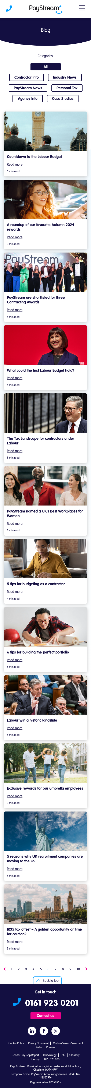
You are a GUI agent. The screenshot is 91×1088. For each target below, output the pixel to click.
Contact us (45, 1016)
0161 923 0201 (9, 10)
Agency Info (27, 99)
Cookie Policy (16, 1043)
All (46, 67)
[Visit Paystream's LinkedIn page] (32, 1031)
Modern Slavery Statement (68, 1043)
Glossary (74, 1055)
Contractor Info (26, 78)
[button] (82, 10)
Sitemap (35, 1059)
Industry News (65, 78)
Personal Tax (67, 88)
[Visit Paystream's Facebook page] (44, 1031)
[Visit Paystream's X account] (56, 1031)
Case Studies (62, 99)
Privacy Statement (38, 1043)
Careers (50, 1047)
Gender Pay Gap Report (25, 1055)
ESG (63, 1055)
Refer (39, 1047)
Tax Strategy (50, 1055)
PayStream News (28, 88)
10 (78, 969)
